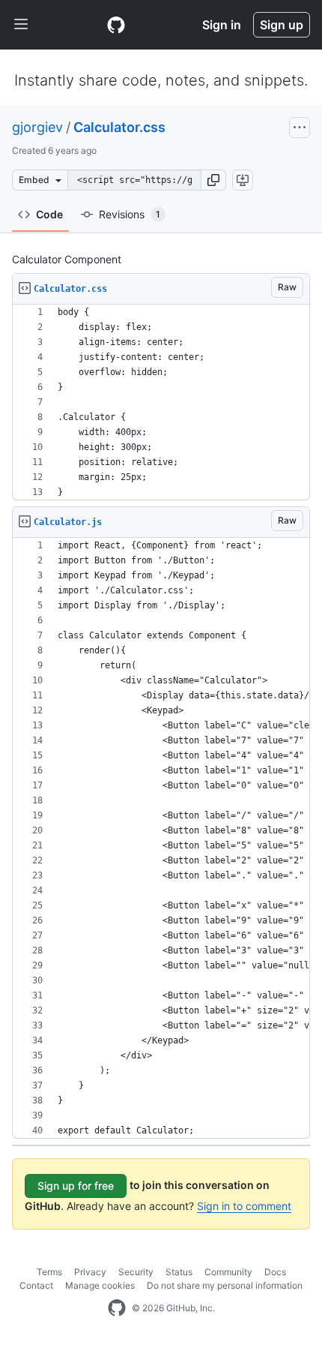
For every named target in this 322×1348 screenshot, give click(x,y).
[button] (213, 180)
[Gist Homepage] (116, 25)
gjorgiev (37, 127)
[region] (161, 402)
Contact (36, 1285)
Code (49, 214)
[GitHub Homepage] (117, 1308)
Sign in (221, 24)
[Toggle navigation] (21, 25)
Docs (275, 1271)
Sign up (281, 24)
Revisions (129, 214)
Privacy (90, 1271)
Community (228, 1271)
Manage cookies (100, 1285)
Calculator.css (119, 127)
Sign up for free (75, 1185)
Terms (49, 1271)
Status (178, 1271)
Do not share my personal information (225, 1285)
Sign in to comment (244, 1205)
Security (136, 1271)
